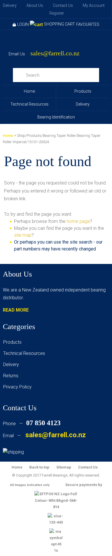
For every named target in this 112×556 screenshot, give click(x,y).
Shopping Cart (59, 24)
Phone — (32, 423)
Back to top (39, 467)
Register (56, 13)
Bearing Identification (56, 117)
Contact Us (63, 5)
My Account (94, 5)
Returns (10, 375)
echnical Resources (25, 353)
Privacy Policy (17, 387)
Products (82, 91)
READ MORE (16, 310)
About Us (34, 5)
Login (23, 24)
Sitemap (63, 467)
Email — (44, 435)
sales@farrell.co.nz (55, 53)
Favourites (87, 24)
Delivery (10, 5)
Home (29, 91)
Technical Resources (29, 104)
